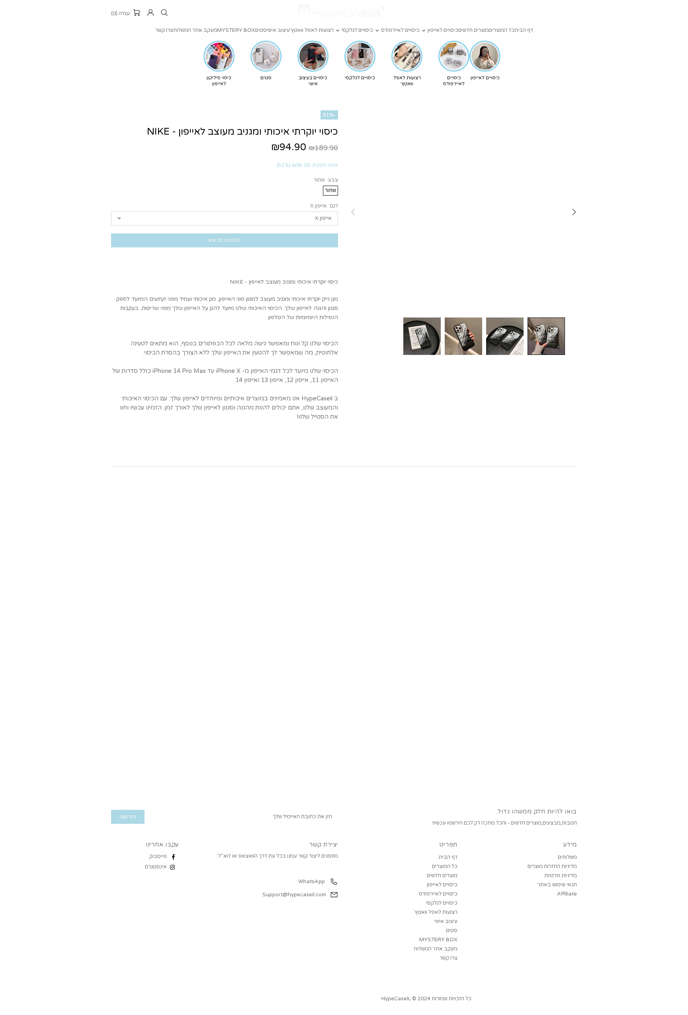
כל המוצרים (444, 866)
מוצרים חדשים (442, 875)
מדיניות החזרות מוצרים (552, 866)
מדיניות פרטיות (560, 875)
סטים (451, 930)
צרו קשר (448, 958)
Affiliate (567, 894)
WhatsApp (311, 881)
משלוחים (567, 857)
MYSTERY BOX (438, 940)
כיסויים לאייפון (442, 885)
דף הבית (448, 857)
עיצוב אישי (445, 921)
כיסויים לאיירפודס (438, 894)
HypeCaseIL (344, 12)
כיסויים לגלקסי (441, 903)
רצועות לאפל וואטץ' (435, 912)
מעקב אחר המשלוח (435, 949)
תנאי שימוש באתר (557, 885)
